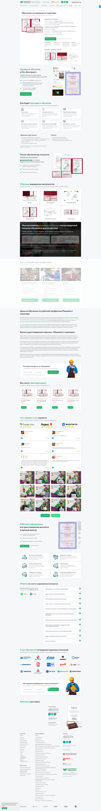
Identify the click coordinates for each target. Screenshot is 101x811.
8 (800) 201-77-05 (76, 2)
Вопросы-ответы (23, 745)
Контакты (22, 750)
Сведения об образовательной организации (23, 757)
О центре (22, 737)
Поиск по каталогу (23, 740)
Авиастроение (38, 738)
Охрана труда (22, 775)
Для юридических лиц (24, 744)
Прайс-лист (22, 738)
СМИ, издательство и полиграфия (41, 784)
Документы (22, 749)
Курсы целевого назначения (25, 773)
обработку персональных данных (39, 374)
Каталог (36, 735)
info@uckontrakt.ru (51, 719)
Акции (21, 754)
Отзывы (21, 752)
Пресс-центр (22, 747)
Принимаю (4, 808)
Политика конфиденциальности (67, 776)
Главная (21, 735)
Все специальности (39, 737)
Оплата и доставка (23, 742)
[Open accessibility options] (100, 6)
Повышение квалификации (25, 769)
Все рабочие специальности (25, 767)
